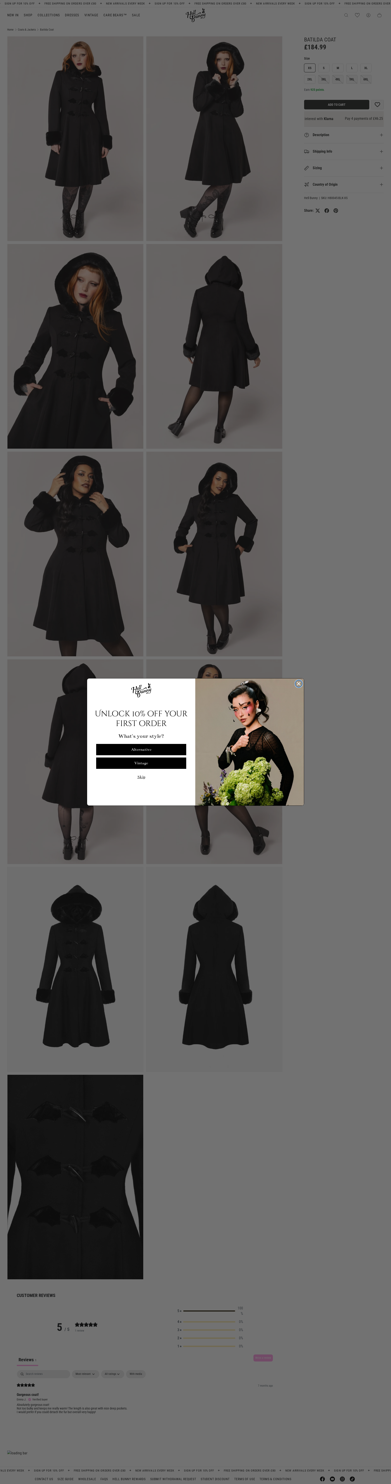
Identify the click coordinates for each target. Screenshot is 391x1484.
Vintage (141, 763)
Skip (141, 777)
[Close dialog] (298, 683)
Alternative (141, 749)
